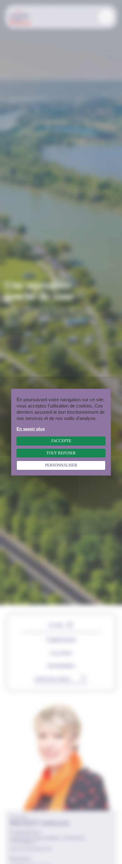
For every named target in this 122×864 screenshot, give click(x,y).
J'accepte (61, 441)
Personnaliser (61, 465)
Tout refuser (61, 453)
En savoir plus (31, 429)
